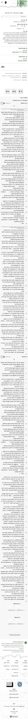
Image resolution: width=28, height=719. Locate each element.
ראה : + (17, 610)
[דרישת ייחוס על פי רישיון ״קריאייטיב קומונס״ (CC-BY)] (14, 709)
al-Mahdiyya (24, 60)
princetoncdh (15, 697)
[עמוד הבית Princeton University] (14, 717)
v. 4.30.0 (14, 713)
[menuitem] (25, 663)
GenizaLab (14, 691)
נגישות (14, 703)
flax (2, 66)
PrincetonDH (14, 694)
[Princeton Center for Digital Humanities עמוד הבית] (9, 684)
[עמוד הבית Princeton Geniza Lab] (18, 684)
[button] (22, 3)
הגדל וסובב (8, 103)
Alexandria (20, 60)
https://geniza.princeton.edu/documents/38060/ (13, 650)
